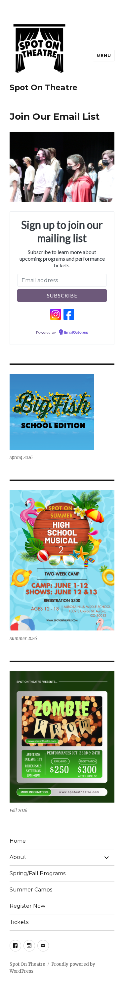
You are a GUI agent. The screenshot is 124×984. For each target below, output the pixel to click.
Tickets (19, 922)
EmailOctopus (76, 332)
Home (18, 841)
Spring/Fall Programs (37, 873)
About (18, 857)
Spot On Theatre (43, 87)
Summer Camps (31, 889)
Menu (104, 55)
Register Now (27, 906)
